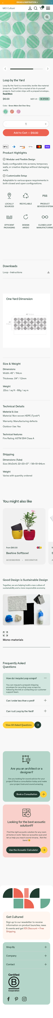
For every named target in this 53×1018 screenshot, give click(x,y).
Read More (7, 93)
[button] (35, 8)
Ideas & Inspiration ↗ (27, 2)
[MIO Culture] (9, 8)
